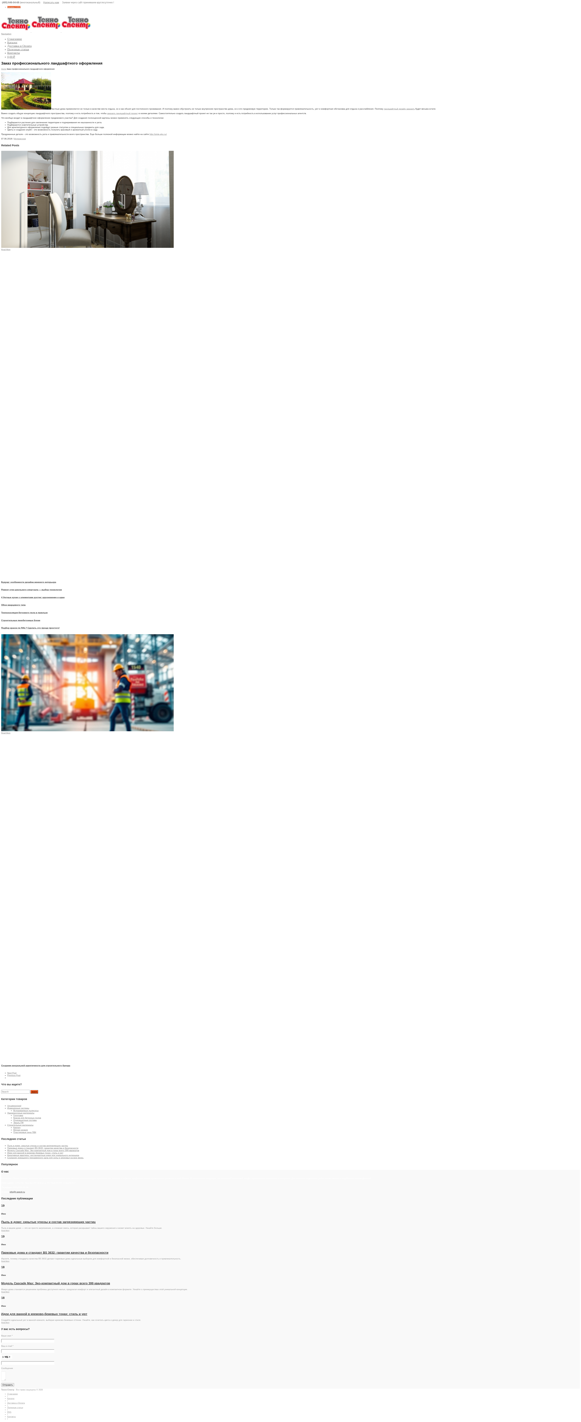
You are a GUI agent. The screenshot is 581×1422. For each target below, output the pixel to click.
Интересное (20, 139)
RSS (9, 1412)
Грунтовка (18, 1115)
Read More (5, 1230)
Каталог (12, 42)
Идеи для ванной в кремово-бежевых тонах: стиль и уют (35, 1153)
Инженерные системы (18, 1108)
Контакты (13, 52)
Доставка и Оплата (19, 45)
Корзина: (14, 7)
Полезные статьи (18, 49)
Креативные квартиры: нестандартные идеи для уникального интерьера (43, 1155)
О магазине (14, 38)
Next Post (11, 1073)
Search (34, 1092)
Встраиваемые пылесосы (26, 1110)
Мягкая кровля (20, 1130)
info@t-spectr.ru (17, 1192)
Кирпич (16, 1127)
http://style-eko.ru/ (158, 134)
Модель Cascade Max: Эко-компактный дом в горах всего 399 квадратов (43, 1150)
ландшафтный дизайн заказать (399, 109)
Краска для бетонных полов (27, 1118)
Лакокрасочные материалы (20, 1113)
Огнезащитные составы (25, 1120)
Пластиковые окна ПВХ (24, 1132)
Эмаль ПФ (18, 1122)
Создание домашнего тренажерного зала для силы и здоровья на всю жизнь (45, 1157)
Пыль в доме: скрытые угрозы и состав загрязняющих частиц (37, 1145)
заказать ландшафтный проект (122, 113)
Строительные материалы (20, 1125)
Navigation (6, 34)
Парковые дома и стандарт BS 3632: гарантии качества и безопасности (42, 1148)
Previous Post (13, 1075)
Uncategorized (14, 1106)
